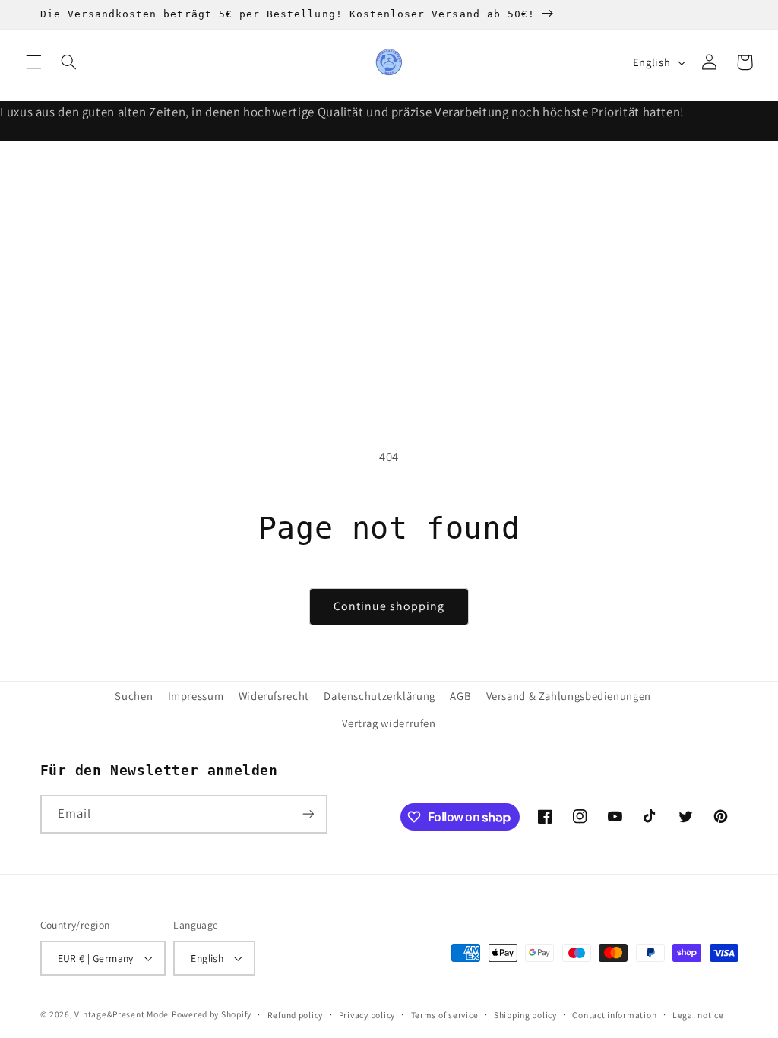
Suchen (134, 695)
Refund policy (295, 1015)
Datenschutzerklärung (379, 695)
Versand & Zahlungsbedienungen (568, 695)
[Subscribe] (307, 814)
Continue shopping (389, 606)
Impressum (196, 695)
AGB (460, 695)
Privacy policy (367, 1015)
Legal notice (698, 1015)
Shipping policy (525, 1015)
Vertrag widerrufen (388, 723)
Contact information (614, 1015)
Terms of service (445, 1015)
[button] (33, 62)
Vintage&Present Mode (121, 1014)
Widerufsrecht (274, 695)
